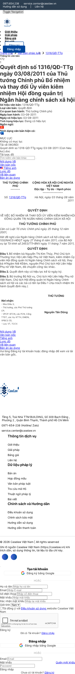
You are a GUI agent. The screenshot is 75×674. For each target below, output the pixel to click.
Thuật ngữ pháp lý (19, 494)
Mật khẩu (6, 597)
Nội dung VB (8, 161)
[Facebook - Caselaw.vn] (5, 557)
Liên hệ (39, 6)
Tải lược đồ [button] (7, 154)
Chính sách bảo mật (20, 517)
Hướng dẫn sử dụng (15, 6)
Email (3, 590)
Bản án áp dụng (10, 177)
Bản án (12, 473)
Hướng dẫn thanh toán (22, 527)
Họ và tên (6, 586)
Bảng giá (13, 455)
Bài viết (9, 41)
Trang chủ (6, 53)
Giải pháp (14, 449)
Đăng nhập (48, 633)
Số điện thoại (8, 593)
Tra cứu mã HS (17, 488)
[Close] (0, 566)
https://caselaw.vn (52, 547)
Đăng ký (49, 672)
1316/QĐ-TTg (54, 53)
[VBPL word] (2, 134)
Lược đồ (5, 171)
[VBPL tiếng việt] (2, 127)
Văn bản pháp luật (29, 53)
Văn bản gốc (8, 164)
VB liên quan (8, 174)
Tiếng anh (9, 168)
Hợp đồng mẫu (17, 478)
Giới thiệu (13, 444)
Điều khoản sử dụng (20, 512)
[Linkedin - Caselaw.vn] (14, 557)
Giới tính (5, 604)
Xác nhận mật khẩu (12, 601)
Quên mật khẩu (65, 662)
